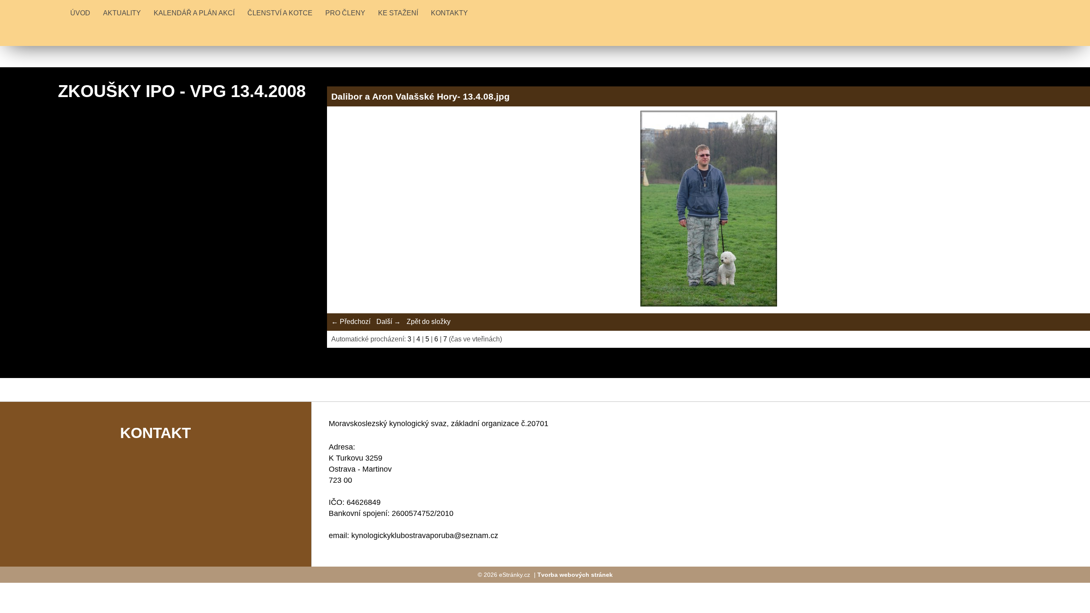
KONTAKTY (449, 13)
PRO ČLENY (345, 13)
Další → (388, 321)
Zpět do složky (428, 321)
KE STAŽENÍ (398, 13)
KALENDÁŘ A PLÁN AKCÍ (194, 13)
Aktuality (122, 13)
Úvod (80, 13)
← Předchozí (350, 321)
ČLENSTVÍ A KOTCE (280, 13)
